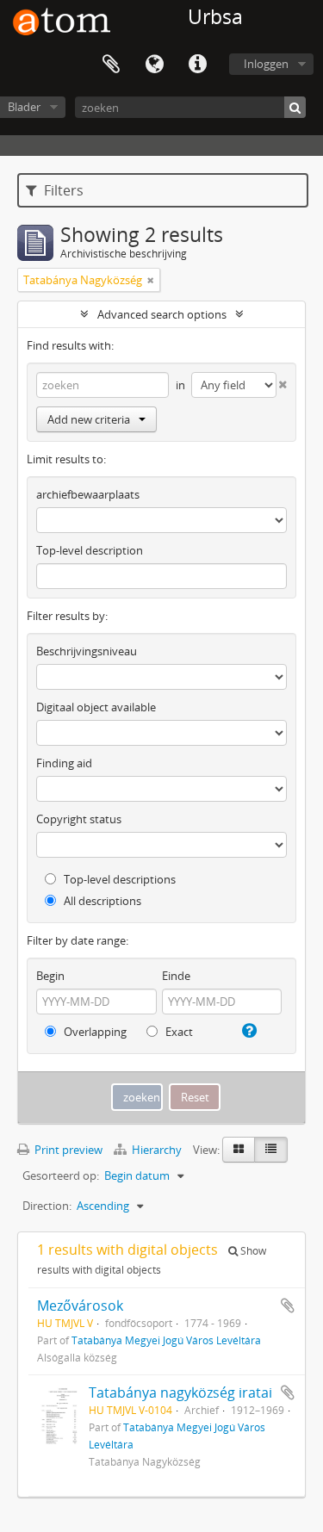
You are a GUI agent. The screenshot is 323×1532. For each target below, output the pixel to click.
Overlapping (94, 1031)
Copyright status (78, 819)
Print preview (67, 1149)
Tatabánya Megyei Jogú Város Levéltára (166, 1340)
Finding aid (64, 763)
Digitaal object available (96, 707)
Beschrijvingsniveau (86, 651)
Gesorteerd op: (60, 1175)
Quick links (197, 64)
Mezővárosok (80, 1305)
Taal (154, 64)
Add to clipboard (287, 1305)
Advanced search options (162, 314)
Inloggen (266, 63)
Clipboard (111, 64)
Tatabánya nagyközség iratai (180, 1392)
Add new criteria (88, 419)
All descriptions (101, 901)
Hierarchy (156, 1149)
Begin (50, 975)
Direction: (46, 1205)
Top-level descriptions (118, 879)
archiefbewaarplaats (88, 494)
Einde (176, 975)
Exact (178, 1031)
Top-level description (89, 550)
